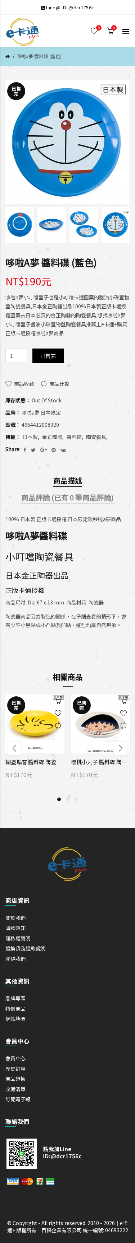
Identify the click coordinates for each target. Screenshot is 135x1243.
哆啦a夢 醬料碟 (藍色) (39, 56)
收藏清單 (15, 1089)
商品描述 (67, 480)
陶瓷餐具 (96, 436)
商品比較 (59, 383)
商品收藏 (24, 383)
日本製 (30, 436)
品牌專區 (15, 998)
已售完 (48, 355)
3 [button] (76, 799)
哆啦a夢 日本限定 (41, 412)
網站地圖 (15, 1018)
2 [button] (67, 799)
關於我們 (15, 917)
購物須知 (15, 927)
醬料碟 (74, 436)
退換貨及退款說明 (25, 948)
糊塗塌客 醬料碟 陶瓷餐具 (34, 762)
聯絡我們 (15, 958)
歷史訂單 (15, 1068)
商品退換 (15, 1078)
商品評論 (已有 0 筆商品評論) (67, 497)
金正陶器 (52, 436)
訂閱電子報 (18, 1099)
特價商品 (15, 1008)
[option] (20, 224)
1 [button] (59, 799)
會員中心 (15, 1058)
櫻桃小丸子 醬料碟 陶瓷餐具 (100, 762)
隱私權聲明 (18, 938)
